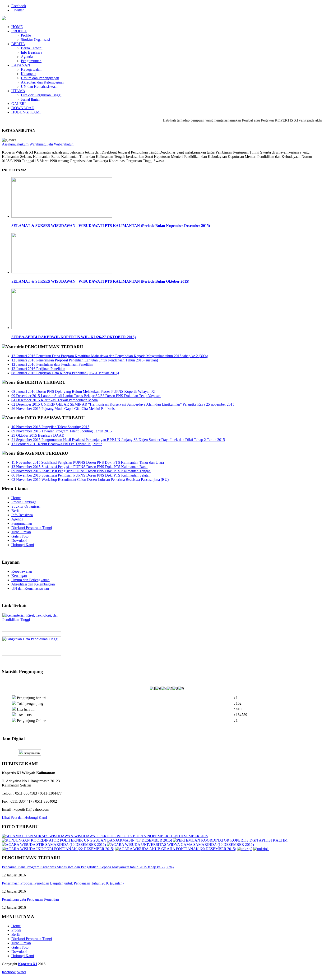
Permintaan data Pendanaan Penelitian (52, 364)
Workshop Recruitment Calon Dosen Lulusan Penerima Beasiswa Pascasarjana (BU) (90, 479)
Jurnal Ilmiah (30, 99)
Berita (15, 511)
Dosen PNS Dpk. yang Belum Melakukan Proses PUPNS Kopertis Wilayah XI (83, 391)
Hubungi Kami (22, 545)
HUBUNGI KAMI (26, 112)
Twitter (18, 10)
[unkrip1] (261, 849)
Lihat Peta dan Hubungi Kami (24, 817)
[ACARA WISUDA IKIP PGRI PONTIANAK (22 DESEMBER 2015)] (58, 849)
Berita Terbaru (31, 48)
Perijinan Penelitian (38, 369)
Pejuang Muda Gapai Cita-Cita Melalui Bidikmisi (63, 409)
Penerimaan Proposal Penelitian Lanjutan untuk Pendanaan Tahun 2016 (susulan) (84, 360)
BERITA (18, 44)
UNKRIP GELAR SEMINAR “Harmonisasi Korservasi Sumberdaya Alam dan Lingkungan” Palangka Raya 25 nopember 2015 (122, 404)
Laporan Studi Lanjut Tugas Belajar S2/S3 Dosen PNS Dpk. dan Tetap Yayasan (86, 396)
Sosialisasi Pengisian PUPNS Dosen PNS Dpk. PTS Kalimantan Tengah (81, 471)
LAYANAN (20, 65)
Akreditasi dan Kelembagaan (42, 82)
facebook (9, 972)
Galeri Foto (19, 536)
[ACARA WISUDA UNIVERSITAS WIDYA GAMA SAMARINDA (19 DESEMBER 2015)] (180, 844)
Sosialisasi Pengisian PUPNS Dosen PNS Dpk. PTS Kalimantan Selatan (80, 475)
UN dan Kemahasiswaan (39, 86)
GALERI (18, 104)
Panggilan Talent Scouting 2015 (50, 427)
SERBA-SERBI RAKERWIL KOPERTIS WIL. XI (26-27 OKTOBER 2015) (73, 337)
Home (16, 498)
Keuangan (28, 74)
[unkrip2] (244, 849)
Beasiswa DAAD (38, 435)
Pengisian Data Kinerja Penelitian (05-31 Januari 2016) (65, 373)
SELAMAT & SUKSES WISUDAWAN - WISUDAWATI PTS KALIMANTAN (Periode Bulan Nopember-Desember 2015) (110, 226)
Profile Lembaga (23, 502)
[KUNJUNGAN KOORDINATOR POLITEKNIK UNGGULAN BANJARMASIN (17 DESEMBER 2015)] (87, 840)
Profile (26, 35)
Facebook (18, 6)
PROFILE (19, 31)
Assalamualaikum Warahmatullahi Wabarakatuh (38, 144)
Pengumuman (31, 61)
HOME (17, 27)
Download (19, 540)
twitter (21, 972)
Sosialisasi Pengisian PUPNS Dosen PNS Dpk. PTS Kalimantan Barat (79, 467)
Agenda (27, 57)
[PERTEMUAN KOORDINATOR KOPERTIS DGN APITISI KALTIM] (230, 840)
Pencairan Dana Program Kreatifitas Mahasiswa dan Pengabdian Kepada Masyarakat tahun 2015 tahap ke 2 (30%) (109, 356)
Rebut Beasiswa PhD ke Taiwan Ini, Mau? (56, 444)
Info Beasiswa (31, 52)
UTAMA (18, 91)
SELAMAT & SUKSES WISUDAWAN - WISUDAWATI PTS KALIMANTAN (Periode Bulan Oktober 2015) (100, 281)
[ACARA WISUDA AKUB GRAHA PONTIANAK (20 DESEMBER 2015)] (175, 849)
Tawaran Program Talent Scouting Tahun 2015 (61, 431)
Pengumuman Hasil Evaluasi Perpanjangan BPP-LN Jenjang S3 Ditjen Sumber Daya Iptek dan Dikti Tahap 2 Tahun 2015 (118, 440)
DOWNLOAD (22, 108)
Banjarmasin (31, 753)
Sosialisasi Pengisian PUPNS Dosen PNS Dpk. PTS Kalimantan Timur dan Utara (87, 462)
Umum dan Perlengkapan (40, 78)
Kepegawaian (31, 69)
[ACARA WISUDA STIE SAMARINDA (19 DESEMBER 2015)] (54, 844)
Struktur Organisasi (35, 39)
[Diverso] (4, 19)
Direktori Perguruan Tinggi (41, 95)
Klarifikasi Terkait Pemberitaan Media (54, 400)
